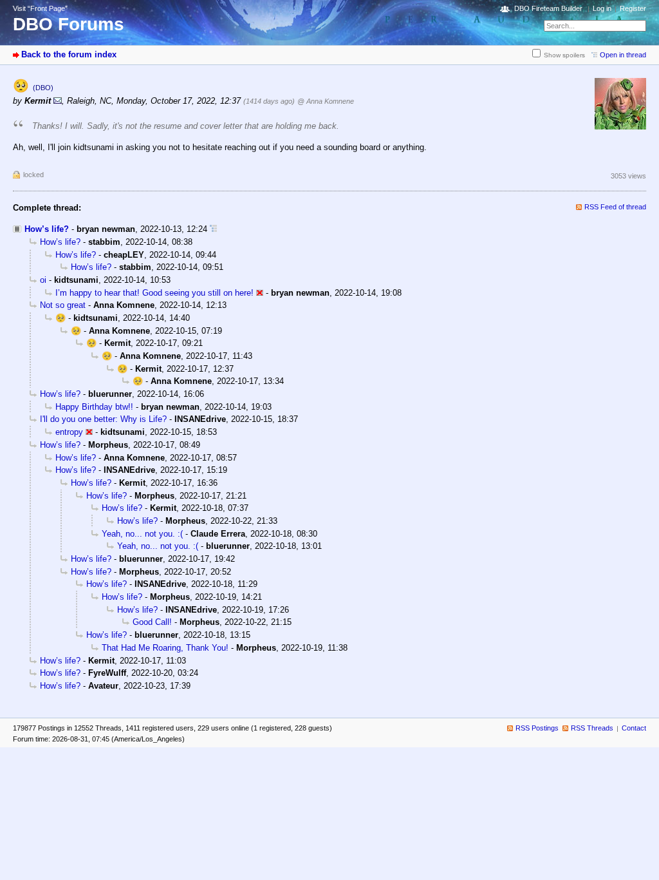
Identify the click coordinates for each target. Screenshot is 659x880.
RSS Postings (537, 728)
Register (633, 8)
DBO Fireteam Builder (548, 8)
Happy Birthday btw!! (94, 407)
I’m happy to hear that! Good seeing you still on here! (154, 293)
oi (43, 280)
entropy (69, 432)
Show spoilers (564, 55)
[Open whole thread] (213, 229)
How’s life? (46, 229)
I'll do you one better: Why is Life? (103, 419)
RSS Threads (592, 728)
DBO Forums (68, 24)
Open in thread (623, 55)
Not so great (63, 305)
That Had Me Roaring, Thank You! (165, 648)
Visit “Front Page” (40, 8)
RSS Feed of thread (615, 207)
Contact (634, 728)
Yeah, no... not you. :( (142, 534)
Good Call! (152, 622)
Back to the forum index (68, 54)
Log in (602, 8)
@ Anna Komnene (325, 101)
